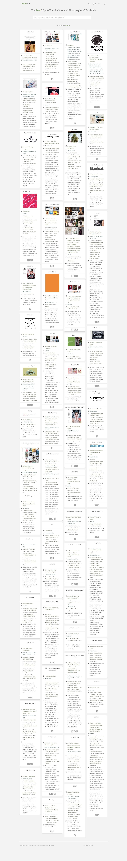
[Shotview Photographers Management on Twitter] (75, 466)
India (68, 354)
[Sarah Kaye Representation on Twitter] (30, 260)
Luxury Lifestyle (48, 66)
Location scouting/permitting (51, 418)
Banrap (75, 786)
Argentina (92, 64)
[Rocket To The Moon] (97, 51)
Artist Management (97, 640)
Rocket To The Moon (97, 31)
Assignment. (97, 681)
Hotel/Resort (29, 68)
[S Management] (52, 137)
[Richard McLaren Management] (52, 41)
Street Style (29, 349)
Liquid (75, 83)
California (47, 48)
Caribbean (52, 48)
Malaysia (30, 384)
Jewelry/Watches (55, 62)
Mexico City (92, 71)
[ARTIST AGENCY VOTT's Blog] (53, 662)
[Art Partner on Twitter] (52, 596)
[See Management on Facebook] (72, 330)
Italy (91, 555)
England (91, 68)
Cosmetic (69, 71)
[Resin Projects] (30, 51)
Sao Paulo (99, 73)
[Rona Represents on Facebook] (51, 128)
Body (55, 52)
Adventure (47, 52)
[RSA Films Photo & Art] (30, 143)
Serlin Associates (97, 328)
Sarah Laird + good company (52, 204)
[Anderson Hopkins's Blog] (98, 505)
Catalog (74, 65)
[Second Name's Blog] (53, 327)
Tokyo (27, 508)
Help (99, 4)
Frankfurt (69, 51)
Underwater (47, 70)
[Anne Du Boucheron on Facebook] (96, 537)
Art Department (97, 543)
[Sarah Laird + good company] (52, 215)
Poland (91, 411)
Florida (56, 48)
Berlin (74, 47)
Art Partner (52, 564)
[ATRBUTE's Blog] (98, 815)
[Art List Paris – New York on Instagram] (75, 584)
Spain (71, 57)
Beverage (69, 65)
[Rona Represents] (52, 94)
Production (34, 57)
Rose (97, 112)
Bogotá (96, 64)
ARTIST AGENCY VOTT (52, 601)
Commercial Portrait (49, 54)
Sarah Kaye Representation (30, 192)
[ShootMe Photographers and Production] (97, 405)
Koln (73, 53)
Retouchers (92, 61)
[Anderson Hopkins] (97, 446)
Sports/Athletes (26, 70)
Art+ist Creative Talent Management (75, 590)
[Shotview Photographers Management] (75, 422)
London (47, 50)
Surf (70, 818)
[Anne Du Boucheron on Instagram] (98, 537)
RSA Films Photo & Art (30, 132)
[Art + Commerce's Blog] (30, 591)
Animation (25, 466)
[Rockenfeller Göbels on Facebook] (75, 123)
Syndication (33, 563)
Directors (25, 147)
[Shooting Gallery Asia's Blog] (32, 405)
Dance (52, 56)
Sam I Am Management (97, 164)
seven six (52, 333)
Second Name (52, 272)
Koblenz (69, 53)
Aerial (102, 736)
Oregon (30, 60)
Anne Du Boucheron (97, 511)
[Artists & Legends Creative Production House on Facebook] (72, 731)
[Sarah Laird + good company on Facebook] (51, 266)
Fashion (50, 60)
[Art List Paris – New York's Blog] (77, 584)
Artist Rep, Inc (30, 642)
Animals (69, 61)
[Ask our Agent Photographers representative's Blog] (52, 731)
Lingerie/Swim (55, 64)
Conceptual (47, 56)
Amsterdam (25, 151)
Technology (99, 575)
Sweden (32, 96)
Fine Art (54, 60)
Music (53, 441)
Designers (100, 725)
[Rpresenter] (75, 142)
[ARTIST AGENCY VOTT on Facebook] (51, 662)
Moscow (52, 474)
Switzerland (70, 59)
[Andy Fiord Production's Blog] (55, 519)
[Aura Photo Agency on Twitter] (52, 794)
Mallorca (76, 677)
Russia (73, 751)
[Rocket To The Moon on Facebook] (95, 107)
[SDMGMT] (30, 279)
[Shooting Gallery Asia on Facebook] (28, 405)
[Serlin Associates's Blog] (98, 386)
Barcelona (69, 47)
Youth (94, 765)
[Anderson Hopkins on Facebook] (96, 505)
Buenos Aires (93, 66)
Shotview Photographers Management (74, 407)
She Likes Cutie (75, 364)
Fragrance (72, 75)
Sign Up (94, 4)
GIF (24, 419)
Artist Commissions (75, 627)
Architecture (29, 64)
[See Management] (75, 292)
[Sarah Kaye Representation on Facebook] (28, 260)
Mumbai (72, 354)
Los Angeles (25, 60)
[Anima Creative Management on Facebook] (75, 539)
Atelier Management (30, 703)
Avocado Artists (75, 737)
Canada (69, 49)
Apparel (24, 64)
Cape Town (73, 675)
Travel (54, 68)
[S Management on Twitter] (53, 198)
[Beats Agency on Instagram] (53, 831)
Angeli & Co (74, 471)
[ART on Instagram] (53, 558)
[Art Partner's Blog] (55, 596)
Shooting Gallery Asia (30, 366)
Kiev (46, 474)
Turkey (73, 150)
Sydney (96, 176)
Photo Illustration (71, 85)
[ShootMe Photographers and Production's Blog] (97, 436)
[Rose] (97, 123)
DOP (24, 92)
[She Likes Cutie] (75, 374)
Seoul (49, 612)
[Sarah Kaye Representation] (30, 207)
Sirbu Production (52, 413)
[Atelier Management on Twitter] (30, 764)
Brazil (99, 64)
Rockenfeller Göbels (75, 31)
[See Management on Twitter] (75, 330)
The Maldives (31, 388)
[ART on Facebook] (51, 558)
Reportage (77, 85)
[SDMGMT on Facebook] (30, 309)
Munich (91, 238)
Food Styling (25, 648)
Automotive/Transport (72, 63)
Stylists (54, 102)
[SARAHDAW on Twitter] (75, 276)
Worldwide (47, 429)
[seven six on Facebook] (51, 407)
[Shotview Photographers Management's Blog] (77, 466)
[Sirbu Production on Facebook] (52, 448)
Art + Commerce (30, 539)
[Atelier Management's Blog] (32, 764)
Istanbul (69, 150)
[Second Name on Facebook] (51, 327)
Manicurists (52, 100)
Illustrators (30, 147)
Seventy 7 (74, 335)
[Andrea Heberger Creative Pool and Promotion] (30, 462)
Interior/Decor (70, 77)
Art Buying (25, 55)
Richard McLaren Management (52, 31)
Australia (92, 176)
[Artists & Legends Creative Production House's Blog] (77, 731)
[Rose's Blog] (97, 159)
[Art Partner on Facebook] (50, 596)
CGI (72, 67)
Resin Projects (30, 31)
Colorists (76, 550)
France (78, 49)
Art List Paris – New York (74, 545)
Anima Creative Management (74, 511)
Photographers (48, 45)
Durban (78, 675)
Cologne (72, 796)
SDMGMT (30, 266)
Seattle (34, 654)
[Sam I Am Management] (97, 170)
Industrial (78, 75)
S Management (52, 134)
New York (51, 50)
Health (96, 755)
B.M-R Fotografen (30, 770)
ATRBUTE (97, 717)
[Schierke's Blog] (98, 322)
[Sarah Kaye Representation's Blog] (32, 260)
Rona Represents (52, 85)
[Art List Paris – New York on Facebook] (72, 584)
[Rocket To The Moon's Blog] (99, 107)
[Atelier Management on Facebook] (28, 764)
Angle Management (30, 496)
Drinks (34, 480)
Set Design (92, 129)
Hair (55, 98)
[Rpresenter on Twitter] (76, 199)
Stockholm (75, 57)
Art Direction (48, 141)
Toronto (75, 59)
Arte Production (30, 597)
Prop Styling (70, 248)
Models (51, 420)
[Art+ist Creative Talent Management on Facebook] (73, 622)
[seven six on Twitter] (53, 407)
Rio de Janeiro (93, 73)
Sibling (30, 411)
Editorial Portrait (71, 73)
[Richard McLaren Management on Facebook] (52, 79)
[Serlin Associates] (97, 338)
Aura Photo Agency (52, 737)
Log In (104, 4)
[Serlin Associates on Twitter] (96, 386)
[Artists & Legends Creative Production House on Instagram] (75, 731)
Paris (68, 57)
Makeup (47, 100)
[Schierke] (97, 226)
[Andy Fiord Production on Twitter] (52, 519)
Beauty (34, 64)
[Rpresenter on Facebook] (73, 199)
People (54, 66)
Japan (24, 508)
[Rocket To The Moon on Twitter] (97, 107)
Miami (97, 71)
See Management (74, 281)
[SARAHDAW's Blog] (77, 276)
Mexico (101, 70)
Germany (74, 51)
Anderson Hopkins (97, 442)
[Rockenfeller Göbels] (75, 41)
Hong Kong (31, 151)
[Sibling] (30, 415)
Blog (89, 4)
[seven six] (52, 342)
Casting (69, 240)
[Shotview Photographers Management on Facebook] (72, 466)
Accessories (26, 98)
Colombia (98, 66)
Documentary (75, 71)
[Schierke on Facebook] (96, 322)
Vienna (69, 432)
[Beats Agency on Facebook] (51, 831)
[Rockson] (30, 88)
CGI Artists (98, 723)
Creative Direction (49, 98)
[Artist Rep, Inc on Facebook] (29, 697)
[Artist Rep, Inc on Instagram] (31, 697)
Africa (68, 675)
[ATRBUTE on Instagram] (96, 815)
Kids (46, 64)
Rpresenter (74, 129)
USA (24, 62)
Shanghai (32, 386)
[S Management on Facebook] (51, 198)
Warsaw (95, 411)
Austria (69, 430)
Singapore (25, 388)
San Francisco (53, 229)
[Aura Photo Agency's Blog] (55, 794)
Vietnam (24, 390)
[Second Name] (52, 292)
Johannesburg (70, 677)
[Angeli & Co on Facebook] (75, 505)
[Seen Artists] (30, 330)
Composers (30, 466)
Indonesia (25, 384)
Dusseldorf (74, 49)
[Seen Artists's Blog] (30, 360)
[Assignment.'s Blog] (97, 711)
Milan (49, 474)
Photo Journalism (71, 394)
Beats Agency (52, 800)
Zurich (78, 59)
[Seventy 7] (75, 345)
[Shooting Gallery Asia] (30, 375)
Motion (74, 146)
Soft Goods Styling (75, 250)
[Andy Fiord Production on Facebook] (50, 519)
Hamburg (79, 51)
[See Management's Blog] (77, 330)
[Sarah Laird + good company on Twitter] (53, 266)
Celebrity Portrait (26, 66)
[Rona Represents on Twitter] (53, 128)
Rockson (30, 76)
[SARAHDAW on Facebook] (72, 276)
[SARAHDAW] (74, 234)
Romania (57, 427)
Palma (78, 55)
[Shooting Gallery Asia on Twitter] (30, 405)
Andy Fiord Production (52, 454)
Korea (46, 612)
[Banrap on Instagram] (75, 835)
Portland (35, 60)
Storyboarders (70, 252)
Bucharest (47, 427)
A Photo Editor (47, 845)
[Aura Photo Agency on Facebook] (50, 794)
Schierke (97, 213)
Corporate (79, 69)
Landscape (70, 81)
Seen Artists (30, 315)
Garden (24, 671)
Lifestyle (49, 64)
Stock (80, 87)
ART (52, 524)
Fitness (24, 161)
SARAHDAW (74, 205)
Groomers (78, 296)
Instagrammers (98, 729)
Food (68, 75)
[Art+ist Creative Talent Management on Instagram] (76, 622)
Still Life (32, 70)
